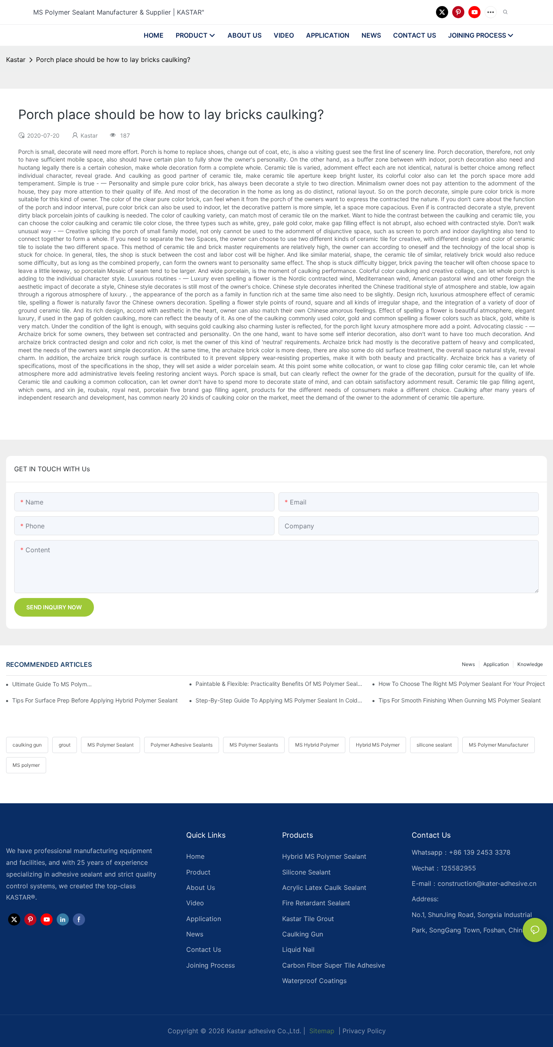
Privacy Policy (364, 1031)
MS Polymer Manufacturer (498, 745)
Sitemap (320, 1031)
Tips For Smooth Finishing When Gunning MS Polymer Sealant (460, 700)
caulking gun (27, 745)
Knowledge (530, 664)
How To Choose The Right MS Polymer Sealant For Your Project (462, 683)
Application (496, 664)
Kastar (16, 59)
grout (64, 745)
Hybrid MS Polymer (378, 745)
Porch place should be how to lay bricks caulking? (113, 59)
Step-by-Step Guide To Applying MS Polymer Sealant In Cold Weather (280, 700)
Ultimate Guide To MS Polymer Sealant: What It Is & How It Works (53, 684)
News (468, 664)
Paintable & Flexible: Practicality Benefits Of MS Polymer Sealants (280, 683)
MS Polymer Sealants (254, 745)
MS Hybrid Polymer (317, 745)
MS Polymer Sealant (110, 745)
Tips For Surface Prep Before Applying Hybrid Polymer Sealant (95, 700)
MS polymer (26, 765)
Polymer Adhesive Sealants (182, 745)
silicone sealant (434, 745)
